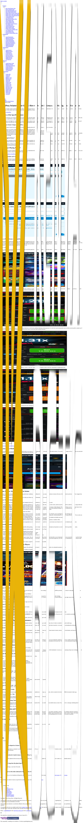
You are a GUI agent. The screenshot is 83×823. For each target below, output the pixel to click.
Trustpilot (2, 783)
